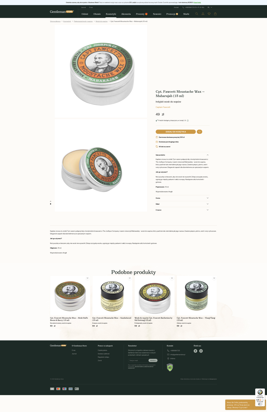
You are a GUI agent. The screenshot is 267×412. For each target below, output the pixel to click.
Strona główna (55, 21)
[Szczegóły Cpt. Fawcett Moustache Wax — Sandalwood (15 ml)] (112, 295)
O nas (91, 7)
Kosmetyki (67, 21)
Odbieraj (153, 360)
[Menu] (263, 390)
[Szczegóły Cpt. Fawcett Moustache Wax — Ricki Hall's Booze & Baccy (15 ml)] (70, 295)
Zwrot (100, 360)
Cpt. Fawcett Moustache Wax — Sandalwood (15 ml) (111, 319)
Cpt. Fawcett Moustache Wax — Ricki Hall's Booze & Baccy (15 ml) (69, 319)
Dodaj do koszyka (176, 131)
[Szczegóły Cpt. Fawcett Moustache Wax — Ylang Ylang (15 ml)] (197, 295)
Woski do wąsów (102, 21)
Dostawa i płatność (104, 354)
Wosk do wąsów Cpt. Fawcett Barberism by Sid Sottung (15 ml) (153, 319)
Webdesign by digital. (209, 379)
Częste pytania (102, 350)
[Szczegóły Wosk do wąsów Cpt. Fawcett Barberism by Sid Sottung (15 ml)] (155, 295)
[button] (199, 132)
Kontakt (176, 7)
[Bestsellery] (209, 13)
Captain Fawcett (163, 107)
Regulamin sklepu (103, 357)
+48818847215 (175, 350)
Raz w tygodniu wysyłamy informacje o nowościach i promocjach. (142, 366)
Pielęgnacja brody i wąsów (83, 21)
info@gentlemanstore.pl (177, 354)
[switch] (260, 404)
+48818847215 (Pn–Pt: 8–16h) (194, 7)
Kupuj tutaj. (197, 2)
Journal (83, 7)
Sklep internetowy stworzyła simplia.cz (190, 379)
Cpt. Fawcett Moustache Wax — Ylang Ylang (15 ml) (196, 319)
